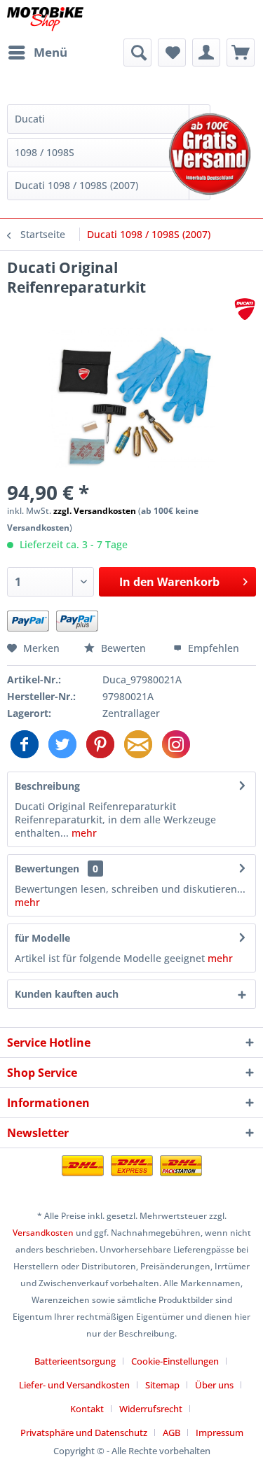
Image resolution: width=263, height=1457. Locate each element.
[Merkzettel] (172, 53)
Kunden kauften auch (67, 994)
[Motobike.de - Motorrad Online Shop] (45, 19)
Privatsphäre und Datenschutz (83, 1432)
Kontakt (87, 1408)
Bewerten (123, 648)
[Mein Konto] (206, 53)
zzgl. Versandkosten (94, 511)
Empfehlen (212, 648)
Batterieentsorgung (75, 1361)
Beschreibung (47, 786)
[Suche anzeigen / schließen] (137, 53)
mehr (83, 832)
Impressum (219, 1432)
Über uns (214, 1385)
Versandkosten (43, 1233)
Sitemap (162, 1385)
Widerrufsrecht (150, 1408)
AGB (171, 1432)
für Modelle (42, 937)
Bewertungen (47, 868)
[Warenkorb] (241, 53)
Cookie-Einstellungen (175, 1361)
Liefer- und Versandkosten (74, 1385)
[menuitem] (37, 53)
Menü (50, 52)
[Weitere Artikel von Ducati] (245, 309)
